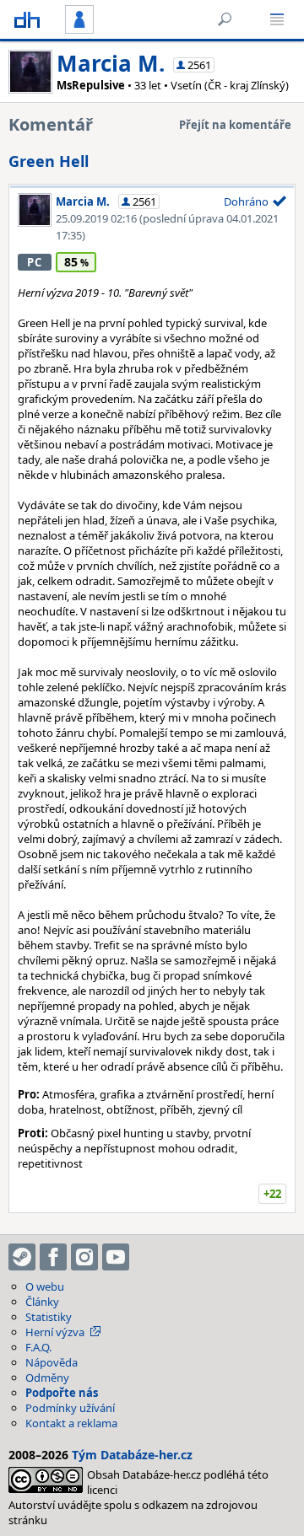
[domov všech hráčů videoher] (27, 19)
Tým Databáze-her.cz (132, 1455)
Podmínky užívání (70, 1407)
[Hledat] (224, 19)
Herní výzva (54, 1332)
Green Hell (48, 161)
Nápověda (51, 1362)
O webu (44, 1286)
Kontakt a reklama (71, 1423)
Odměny (47, 1377)
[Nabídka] (277, 19)
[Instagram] (84, 1256)
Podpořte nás (61, 1392)
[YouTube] (115, 1256)
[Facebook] (53, 1256)
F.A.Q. (38, 1347)
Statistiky (48, 1316)
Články (42, 1301)
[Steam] (21, 1256)
